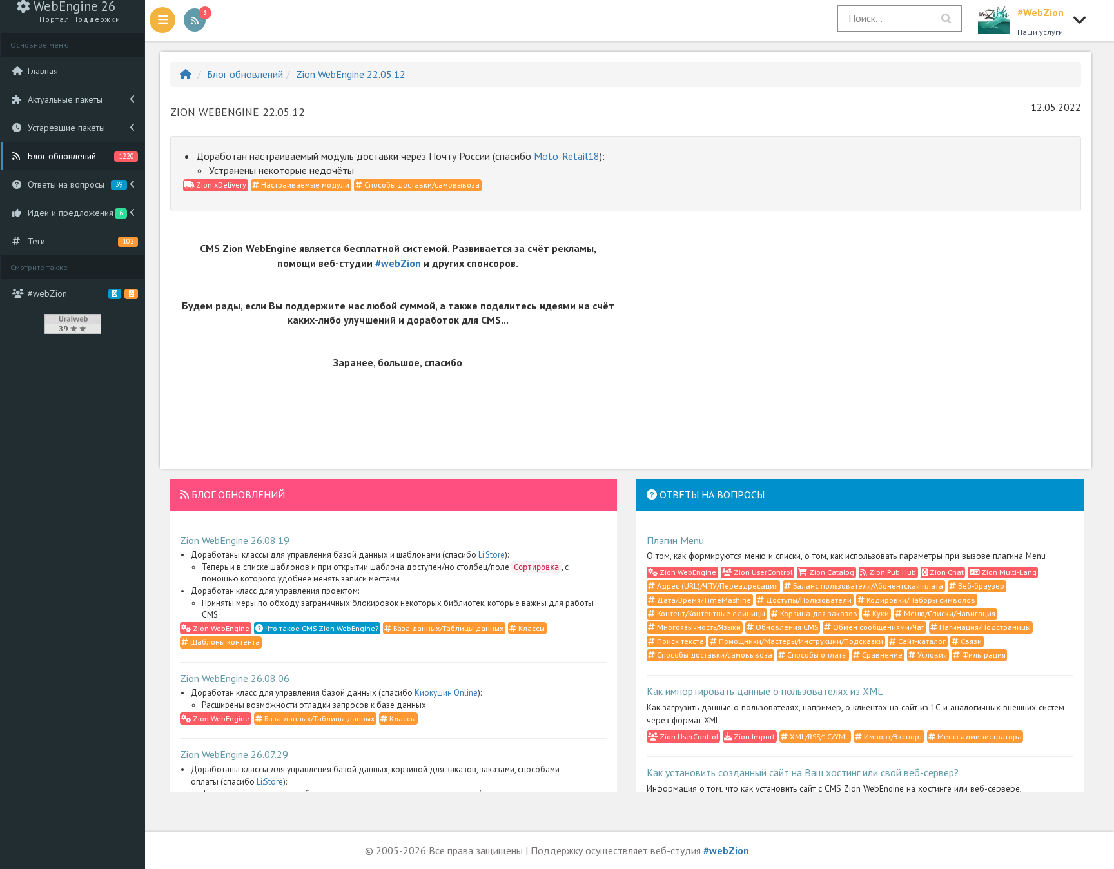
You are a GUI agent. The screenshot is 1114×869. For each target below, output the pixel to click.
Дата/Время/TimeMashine (703, 600)
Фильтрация (983, 654)
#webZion (398, 263)
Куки (879, 613)
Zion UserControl (762, 572)
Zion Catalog (830, 572)
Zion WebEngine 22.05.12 (351, 74)
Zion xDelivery (220, 185)
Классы (530, 628)
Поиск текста (679, 641)
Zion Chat (946, 572)
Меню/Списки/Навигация (948, 613)
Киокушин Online (446, 692)
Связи (970, 641)
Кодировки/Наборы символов (920, 600)
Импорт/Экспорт (892, 736)
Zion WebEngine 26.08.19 (234, 540)
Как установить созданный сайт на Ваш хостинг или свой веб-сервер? (803, 772)
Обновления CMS (786, 627)
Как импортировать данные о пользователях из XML (765, 691)
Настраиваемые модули (304, 185)
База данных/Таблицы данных (447, 628)
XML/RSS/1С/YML (818, 736)
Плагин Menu (675, 540)
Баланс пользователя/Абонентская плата (867, 586)
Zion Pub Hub (891, 572)
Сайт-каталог (921, 641)
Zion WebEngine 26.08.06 (234, 678)
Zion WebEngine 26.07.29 (234, 754)
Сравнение (881, 654)
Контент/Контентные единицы (710, 613)
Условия (931, 654)
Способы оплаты (816, 654)
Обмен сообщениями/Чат (877, 627)
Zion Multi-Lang (1008, 572)
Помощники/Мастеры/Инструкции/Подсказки (800, 641)
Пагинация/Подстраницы (984, 627)
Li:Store (491, 554)
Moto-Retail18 (567, 156)
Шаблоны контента (224, 642)
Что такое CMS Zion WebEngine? (320, 628)
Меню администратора (978, 736)
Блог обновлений (245, 74)
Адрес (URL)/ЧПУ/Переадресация (716, 586)
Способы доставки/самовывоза (421, 185)
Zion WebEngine (220, 628)
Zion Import (753, 736)
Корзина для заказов (817, 613)
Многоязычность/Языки (698, 627)
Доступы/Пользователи (808, 600)
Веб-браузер (980, 586)
